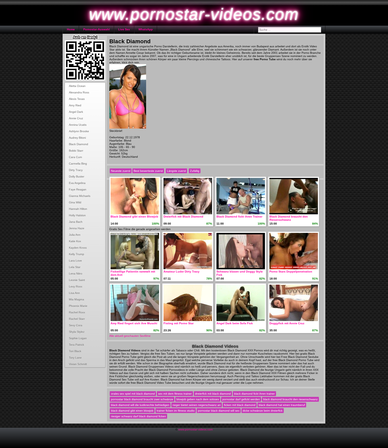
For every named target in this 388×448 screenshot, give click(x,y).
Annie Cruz (76, 118)
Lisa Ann (74, 293)
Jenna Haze (76, 228)
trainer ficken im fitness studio (176, 410)
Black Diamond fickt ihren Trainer (239, 216)
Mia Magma (76, 299)
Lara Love (75, 260)
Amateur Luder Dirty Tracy (181, 271)
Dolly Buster (76, 176)
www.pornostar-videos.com (195, 429)
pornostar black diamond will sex (218, 410)
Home (71, 29)
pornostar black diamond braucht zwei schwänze (142, 399)
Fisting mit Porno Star (178, 323)
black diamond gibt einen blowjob (132, 410)
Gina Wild (75, 202)
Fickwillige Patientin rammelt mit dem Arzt (133, 273)
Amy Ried (75, 105)
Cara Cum (75, 157)
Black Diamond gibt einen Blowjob (134, 216)
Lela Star (74, 267)
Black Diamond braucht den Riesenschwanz (288, 218)
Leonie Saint (77, 280)
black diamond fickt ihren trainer (254, 393)
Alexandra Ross (79, 92)
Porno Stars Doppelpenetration (290, 271)
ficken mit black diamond (239, 405)
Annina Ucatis (77, 124)
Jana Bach (75, 221)
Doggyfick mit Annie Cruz (286, 323)
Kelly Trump (76, 254)
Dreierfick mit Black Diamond (183, 216)
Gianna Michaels (79, 196)
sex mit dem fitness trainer (175, 393)
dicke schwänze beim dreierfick (263, 410)
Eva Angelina (77, 183)
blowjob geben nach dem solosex (197, 399)
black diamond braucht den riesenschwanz (290, 399)
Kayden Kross (78, 247)
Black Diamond (78, 144)
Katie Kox (75, 241)
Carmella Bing (78, 163)
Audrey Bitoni (77, 137)
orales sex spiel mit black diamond (133, 393)
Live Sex (124, 29)
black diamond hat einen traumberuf (282, 405)
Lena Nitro (75, 273)
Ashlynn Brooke (79, 131)
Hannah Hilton (78, 208)
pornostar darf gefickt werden (241, 399)
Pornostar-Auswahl (96, 29)
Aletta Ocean (77, 86)
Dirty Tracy (76, 170)
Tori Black (75, 351)
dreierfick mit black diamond (213, 393)
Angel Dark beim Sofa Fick (234, 323)
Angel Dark (76, 111)
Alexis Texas (77, 98)
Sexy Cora (75, 325)
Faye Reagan (77, 189)
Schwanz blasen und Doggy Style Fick (239, 273)
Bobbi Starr (76, 150)
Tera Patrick (76, 344)
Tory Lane (75, 357)
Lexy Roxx (75, 286)
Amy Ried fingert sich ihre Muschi (134, 323)
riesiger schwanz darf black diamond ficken (138, 416)
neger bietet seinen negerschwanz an (197, 405)
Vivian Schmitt (78, 364)
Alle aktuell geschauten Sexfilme (130, 335)
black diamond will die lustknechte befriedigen (140, 405)
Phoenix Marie (78, 305)
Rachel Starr (77, 318)
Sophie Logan (78, 338)
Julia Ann (74, 234)
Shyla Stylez (76, 331)
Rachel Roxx (77, 312)
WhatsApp (145, 29)
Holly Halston (77, 215)
